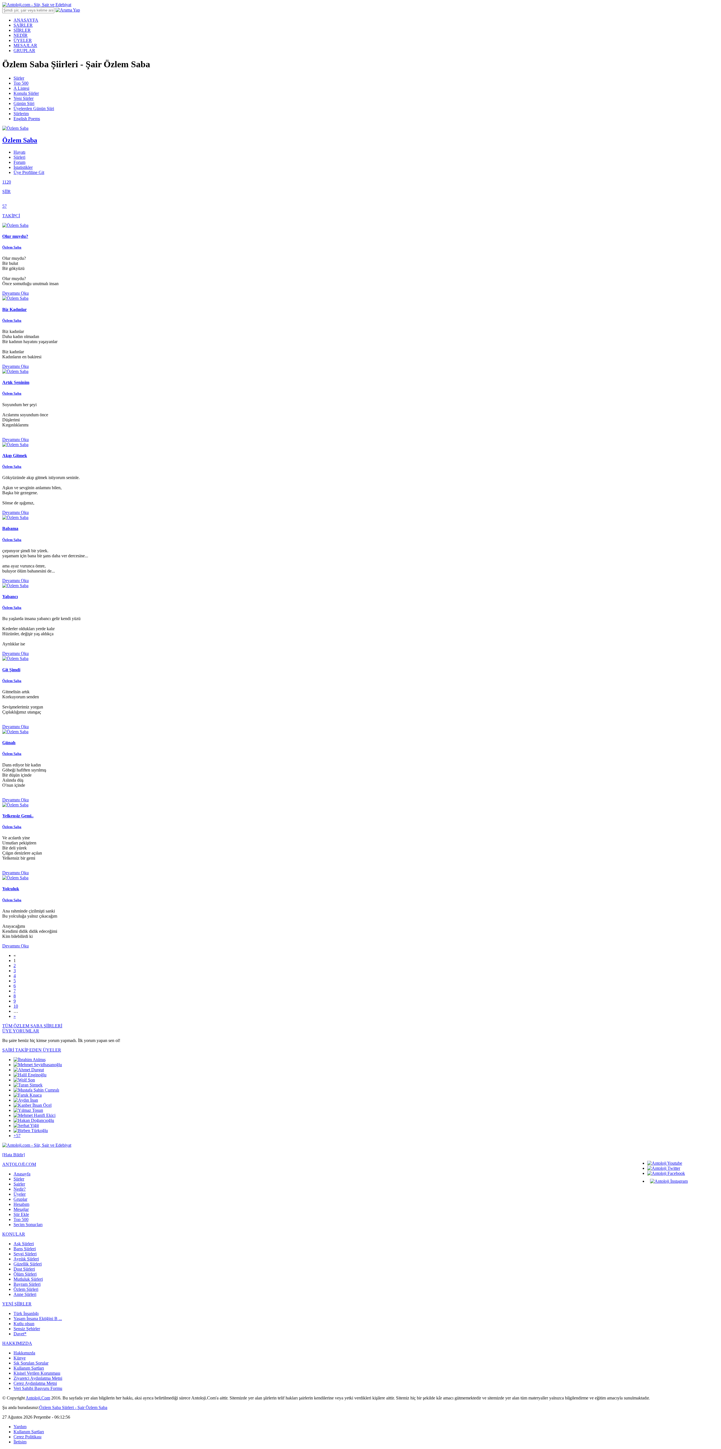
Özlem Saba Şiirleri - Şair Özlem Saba (73, 1407)
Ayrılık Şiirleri (26, 1258)
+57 (17, 1135)
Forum (19, 162)
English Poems (27, 118)
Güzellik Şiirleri (28, 1264)
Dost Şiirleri (24, 1269)
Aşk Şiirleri (24, 1243)
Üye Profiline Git (29, 172)
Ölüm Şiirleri (25, 1274)
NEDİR (21, 35)
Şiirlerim (21, 113)
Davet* (20, 1333)
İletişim (20, 1441)
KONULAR (13, 1234)
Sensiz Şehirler (27, 1328)
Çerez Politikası (27, 1436)
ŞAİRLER (23, 25)
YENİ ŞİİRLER (17, 1304)
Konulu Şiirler (26, 93)
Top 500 (21, 83)
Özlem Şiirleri (26, 1289)
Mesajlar (21, 1209)
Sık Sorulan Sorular (31, 1363)
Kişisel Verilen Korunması (37, 1373)
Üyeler (20, 1194)
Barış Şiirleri (25, 1248)
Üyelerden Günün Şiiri (34, 108)
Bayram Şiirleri (27, 1284)
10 (16, 1006)
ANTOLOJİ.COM (19, 1164)
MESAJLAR (25, 45)
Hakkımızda (24, 1352)
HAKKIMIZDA (17, 1343)
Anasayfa (22, 1173)
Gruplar (20, 1199)
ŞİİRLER (22, 30)
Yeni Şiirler (24, 98)
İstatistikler (23, 167)
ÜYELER (23, 40)
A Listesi (21, 88)
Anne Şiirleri (25, 1294)
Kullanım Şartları (29, 1368)
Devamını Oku (15, 293)
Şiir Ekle (21, 1214)
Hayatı (19, 152)
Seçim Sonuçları (28, 1224)
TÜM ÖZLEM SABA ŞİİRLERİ (32, 1025)
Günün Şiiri (24, 103)
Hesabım (21, 1204)
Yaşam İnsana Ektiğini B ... (38, 1318)
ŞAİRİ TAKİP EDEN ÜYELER (31, 1050)
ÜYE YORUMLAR (20, 1030)
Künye (20, 1358)
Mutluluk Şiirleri (28, 1279)
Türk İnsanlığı (26, 1313)
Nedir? (20, 1189)
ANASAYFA (26, 20)
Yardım (20, 1426)
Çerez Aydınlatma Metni (35, 1383)
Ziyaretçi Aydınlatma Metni (38, 1378)
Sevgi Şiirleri (25, 1253)
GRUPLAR (24, 50)
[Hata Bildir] (13, 1154)
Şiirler (19, 78)
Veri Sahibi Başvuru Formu (38, 1388)
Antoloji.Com (38, 1398)
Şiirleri (19, 157)
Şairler (19, 1184)
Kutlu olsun (24, 1323)
